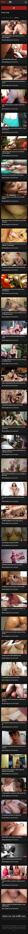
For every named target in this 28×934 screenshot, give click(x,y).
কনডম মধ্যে (16, 17)
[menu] (25, 2)
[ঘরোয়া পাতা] (6, 2)
